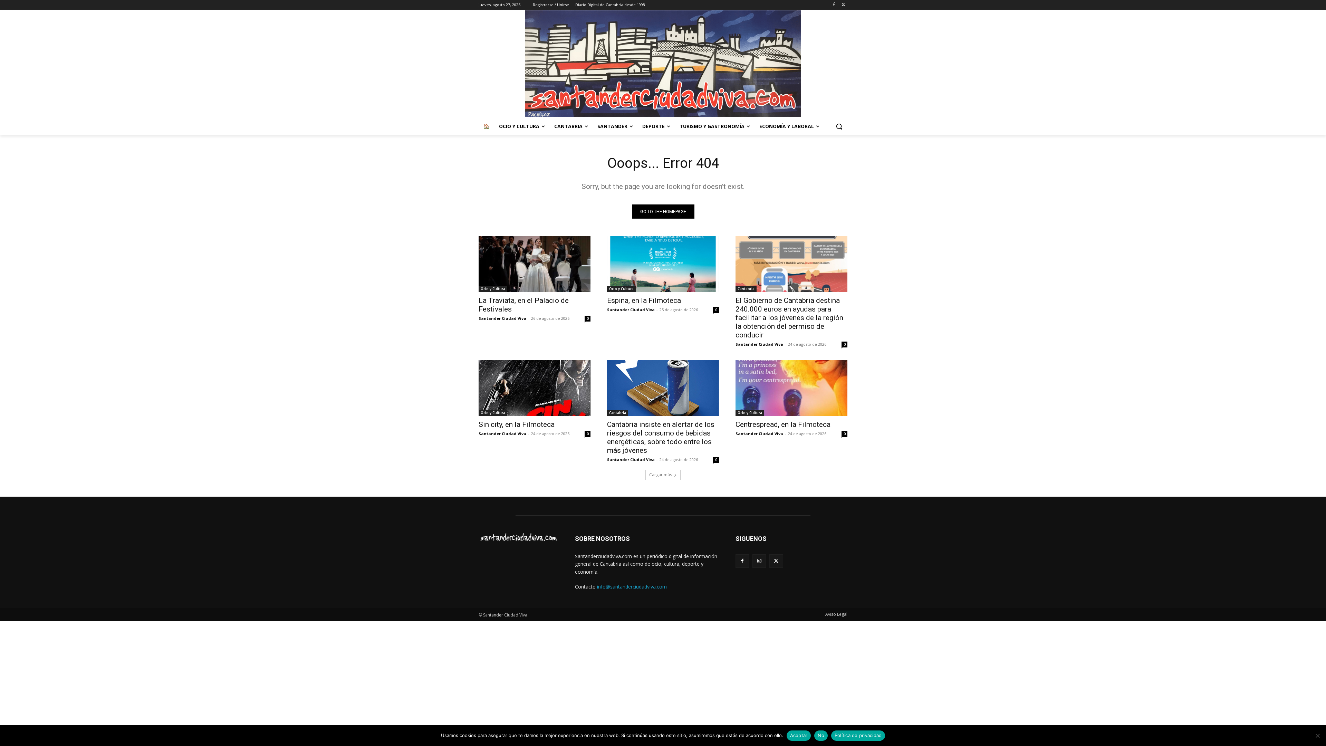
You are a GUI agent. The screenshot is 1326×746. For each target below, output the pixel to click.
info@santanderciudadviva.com (632, 586)
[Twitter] (843, 5)
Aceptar (799, 735)
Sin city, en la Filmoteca (517, 424)
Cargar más (660, 475)
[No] (1317, 735)
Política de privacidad (858, 735)
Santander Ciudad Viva (502, 318)
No (821, 735)
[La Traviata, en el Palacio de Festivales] (534, 264)
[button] (839, 126)
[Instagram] (759, 561)
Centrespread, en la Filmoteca (783, 424)
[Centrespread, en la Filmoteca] (791, 388)
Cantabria (746, 288)
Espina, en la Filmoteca (644, 300)
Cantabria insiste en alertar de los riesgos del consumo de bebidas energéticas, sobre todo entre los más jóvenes (660, 437)
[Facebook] (834, 5)
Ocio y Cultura (493, 288)
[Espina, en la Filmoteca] (663, 264)
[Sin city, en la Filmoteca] (534, 388)
